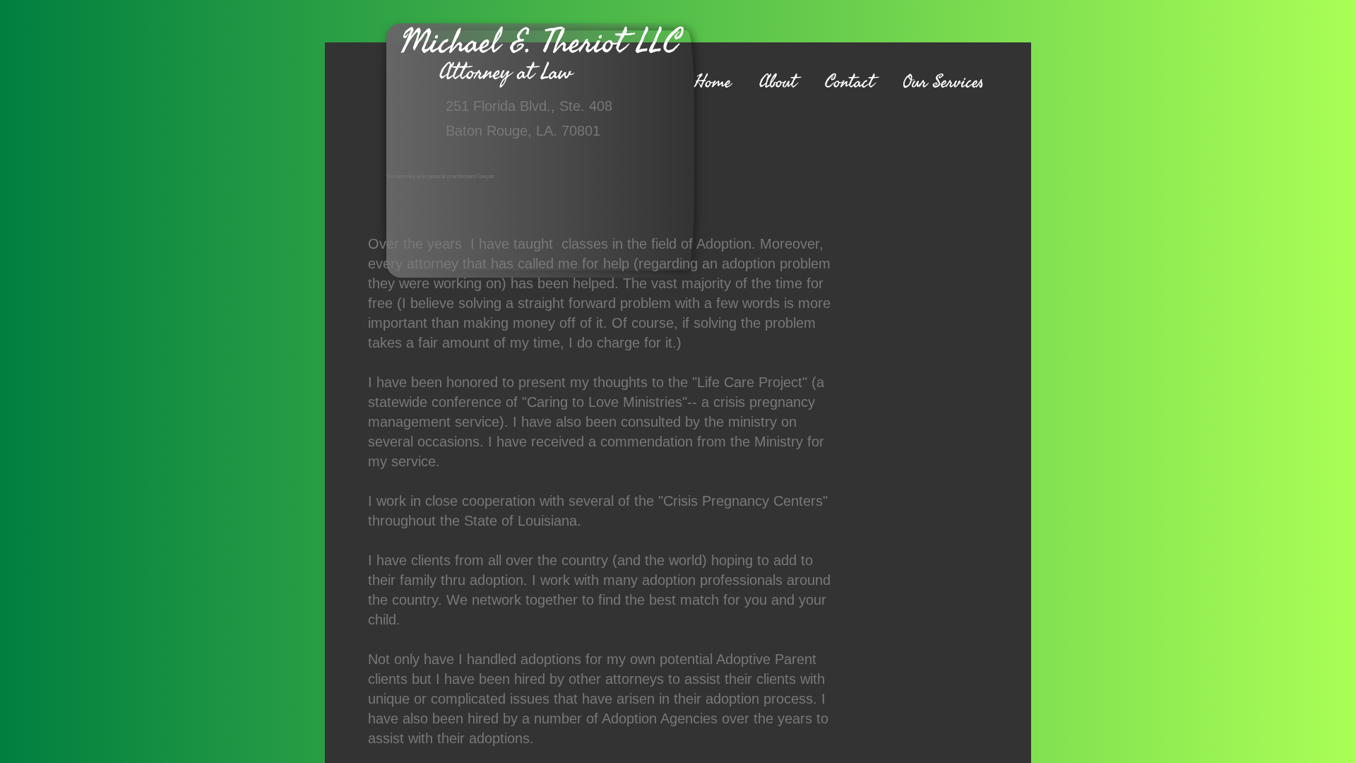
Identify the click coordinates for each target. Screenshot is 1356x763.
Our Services (943, 82)
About (778, 82)
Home (712, 82)
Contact (849, 82)
